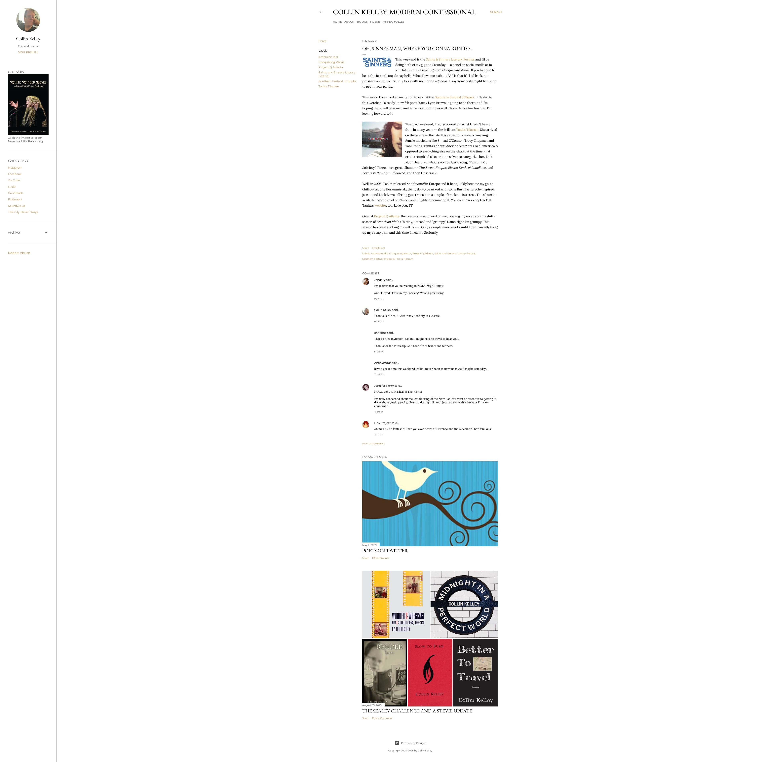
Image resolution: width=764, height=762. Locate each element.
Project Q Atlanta (331, 67)
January (379, 280)
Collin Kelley (382, 310)
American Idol (328, 57)
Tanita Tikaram (329, 86)
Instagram (15, 167)
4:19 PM (378, 411)
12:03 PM (379, 374)
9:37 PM (379, 298)
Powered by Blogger (413, 743)
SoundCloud (16, 206)
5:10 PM (378, 351)
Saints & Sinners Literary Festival (450, 59)
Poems (375, 21)
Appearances (393, 21)
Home (337, 21)
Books (362, 21)
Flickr (12, 186)
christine (380, 333)
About (349, 21)
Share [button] (322, 41)
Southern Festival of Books (337, 81)
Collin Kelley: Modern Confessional (404, 12)
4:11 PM (378, 434)
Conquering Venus (331, 62)
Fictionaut (15, 199)
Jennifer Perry (384, 385)
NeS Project (382, 423)
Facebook (14, 174)
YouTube (14, 180)
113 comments (380, 557)
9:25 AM (379, 321)
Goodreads (15, 193)
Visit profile (28, 52)
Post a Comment (373, 443)
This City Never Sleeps (23, 212)
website (380, 205)
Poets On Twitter (385, 550)
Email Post (378, 247)
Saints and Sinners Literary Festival (455, 253)
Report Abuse (19, 253)
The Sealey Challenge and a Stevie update (417, 711)
